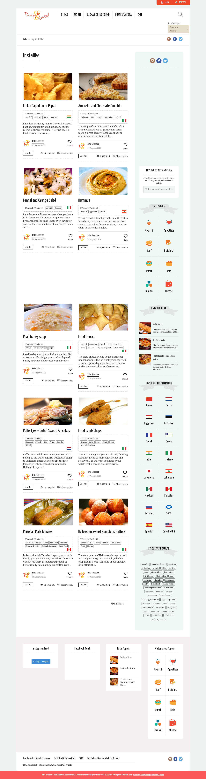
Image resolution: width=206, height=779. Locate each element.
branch (155, 568)
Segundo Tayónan (104, 348)
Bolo (92, 117)
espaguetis (171, 608)
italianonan (152, 596)
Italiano (169, 459)
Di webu (60, 442)
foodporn (147, 580)
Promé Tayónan (40, 348)
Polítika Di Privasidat (64, 758)
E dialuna (84, 117)
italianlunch (165, 596)
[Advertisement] (75, 278)
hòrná (172, 604)
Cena (110, 344)
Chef (139, 15)
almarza (156, 604)
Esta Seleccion (38, 141)
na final (172, 568)
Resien (77, 15)
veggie (163, 619)
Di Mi (81, 758)
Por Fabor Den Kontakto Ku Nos (103, 758)
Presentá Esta (123, 15)
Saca (168, 513)
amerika (145, 564)
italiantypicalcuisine (150, 600)
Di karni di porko (32, 546)
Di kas (64, 15)
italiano (169, 592)
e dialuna (146, 568)
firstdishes (148, 576)
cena (146, 572)
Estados (58, 208)
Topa (51, 348)
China (149, 405)
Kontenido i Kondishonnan (36, 758)
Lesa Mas (28, 153)
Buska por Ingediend (98, 15)
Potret (99, 117)
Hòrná (118, 117)
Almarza (90, 348)
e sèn (165, 604)
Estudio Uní (169, 531)
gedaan (155, 619)
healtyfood (155, 584)
